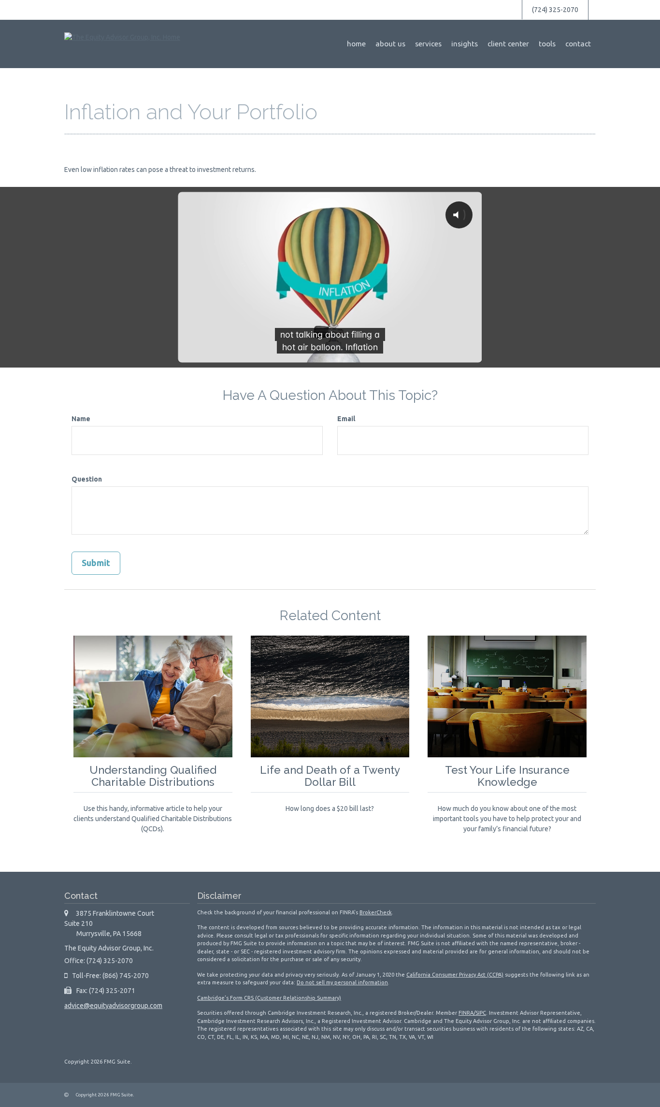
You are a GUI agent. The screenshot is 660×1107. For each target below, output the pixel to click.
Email (346, 419)
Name (81, 419)
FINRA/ (467, 1013)
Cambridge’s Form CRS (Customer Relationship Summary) (269, 998)
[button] (390, 44)
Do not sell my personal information (342, 982)
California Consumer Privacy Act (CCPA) (454, 975)
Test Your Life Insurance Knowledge (507, 776)
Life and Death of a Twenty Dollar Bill (330, 776)
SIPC (480, 1013)
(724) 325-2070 (555, 10)
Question (87, 479)
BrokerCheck (375, 912)
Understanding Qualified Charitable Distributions (152, 776)
